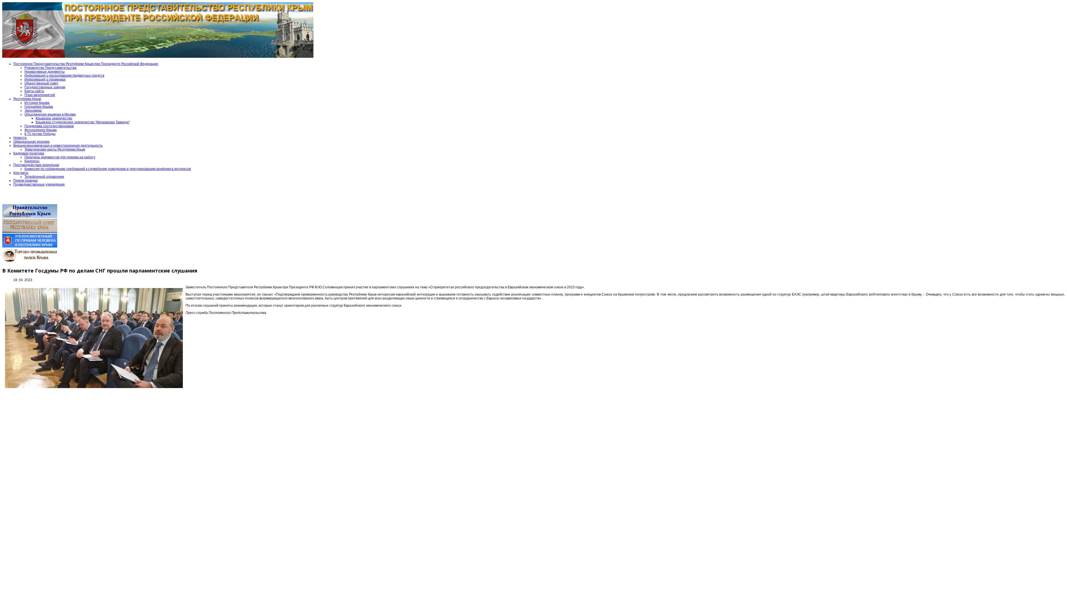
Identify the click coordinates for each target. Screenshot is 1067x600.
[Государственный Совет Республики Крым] (29, 232)
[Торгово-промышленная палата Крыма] (29, 261)
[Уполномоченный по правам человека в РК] (29, 246)
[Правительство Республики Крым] (29, 217)
